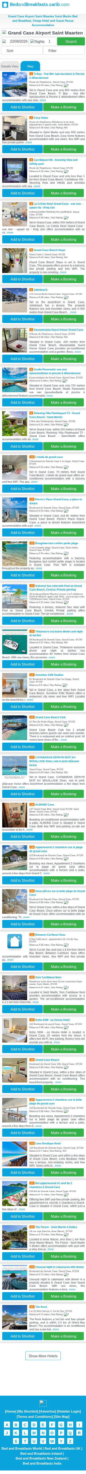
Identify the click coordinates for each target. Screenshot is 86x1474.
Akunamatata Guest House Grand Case (58, 329)
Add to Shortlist (22, 107)
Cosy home (41, 117)
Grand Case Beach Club (50, 717)
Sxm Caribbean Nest (48, 977)
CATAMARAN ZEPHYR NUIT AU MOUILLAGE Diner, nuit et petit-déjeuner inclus (54, 761)
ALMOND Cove (44, 804)
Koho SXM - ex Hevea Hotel (52, 1019)
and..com (39, 4)
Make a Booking (63, 107)
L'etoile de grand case (49, 457)
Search (71, 41)
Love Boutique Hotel (48, 1143)
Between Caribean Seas (50, 934)
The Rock (41, 1306)
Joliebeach (40, 289)
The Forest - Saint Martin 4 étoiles (56, 1227)
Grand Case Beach (47, 1059)
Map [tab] (30, 66)
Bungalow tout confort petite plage (56, 543)
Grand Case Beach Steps (49, 250)
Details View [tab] (9, 66)
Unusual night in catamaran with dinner (59, 1267)
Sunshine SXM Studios (49, 674)
